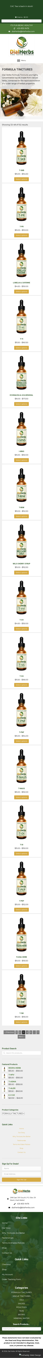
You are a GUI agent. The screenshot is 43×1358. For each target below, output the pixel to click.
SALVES (21, 1303)
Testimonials (21, 1140)
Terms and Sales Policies (21, 1144)
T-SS (22, 676)
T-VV (22, 620)
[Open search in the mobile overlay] (21, 20)
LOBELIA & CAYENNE (21, 283)
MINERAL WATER (21, 1318)
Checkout (6, 1264)
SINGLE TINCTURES (21, 1296)
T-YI (21, 339)
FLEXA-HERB (21, 957)
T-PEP (21, 901)
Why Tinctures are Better (21, 1136)
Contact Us (21, 1152)
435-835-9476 (23, 28)
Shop (21, 1148)
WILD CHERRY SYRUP (21, 564)
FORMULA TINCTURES (21, 1292)
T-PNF (21, 732)
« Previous (9, 1032)
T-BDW (21, 507)
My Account (7, 1274)
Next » (21, 1037)
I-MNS (21, 451)
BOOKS (21, 1315)
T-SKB (21, 170)
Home (21, 1129)
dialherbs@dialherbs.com (23, 31)
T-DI (21, 845)
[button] (21, 165)
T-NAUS (21, 788)
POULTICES (21, 1307)
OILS (22, 1300)
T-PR (22, 226)
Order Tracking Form (11, 1279)
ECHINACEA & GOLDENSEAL (21, 395)
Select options (21, 179)
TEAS (21, 1311)
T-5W (21, 1013)
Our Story (21, 1133)
